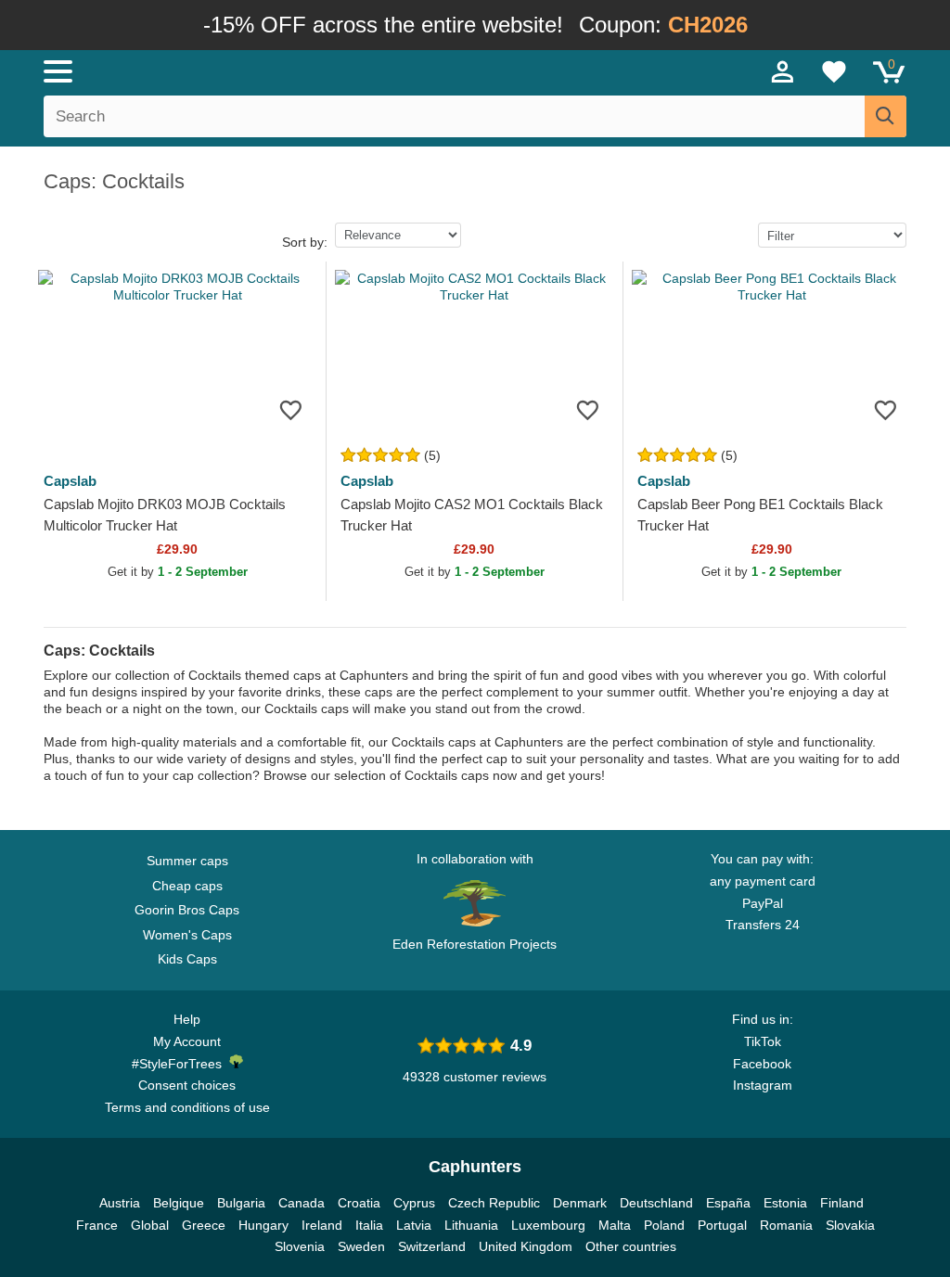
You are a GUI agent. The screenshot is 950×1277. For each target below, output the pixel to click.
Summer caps (187, 860)
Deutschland (656, 1202)
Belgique (178, 1202)
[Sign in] (783, 71)
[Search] (885, 116)
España (728, 1202)
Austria (119, 1202)
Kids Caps (187, 958)
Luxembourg (548, 1225)
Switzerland (432, 1246)
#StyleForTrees (180, 1063)
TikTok (762, 1041)
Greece (203, 1225)
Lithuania (471, 1225)
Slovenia (300, 1246)
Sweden (361, 1246)
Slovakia (850, 1225)
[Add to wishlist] (291, 409)
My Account (187, 1041)
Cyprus (414, 1202)
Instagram (762, 1085)
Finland (842, 1202)
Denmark (580, 1202)
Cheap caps (187, 885)
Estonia (785, 1202)
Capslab (70, 481)
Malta (614, 1225)
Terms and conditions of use (187, 1107)
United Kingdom (525, 1246)
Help (186, 1019)
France (97, 1225)
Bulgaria (241, 1202)
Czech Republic (494, 1202)
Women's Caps (187, 934)
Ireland (322, 1225)
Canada (301, 1202)
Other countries (630, 1246)
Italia (369, 1225)
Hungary (263, 1225)
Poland (664, 1225)
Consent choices (187, 1085)
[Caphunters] (289, 70)
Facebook (762, 1063)
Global (150, 1225)
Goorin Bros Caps (187, 909)
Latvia (413, 1225)
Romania (786, 1225)
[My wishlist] (834, 71)
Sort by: (304, 242)
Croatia (359, 1202)
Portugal (722, 1225)
